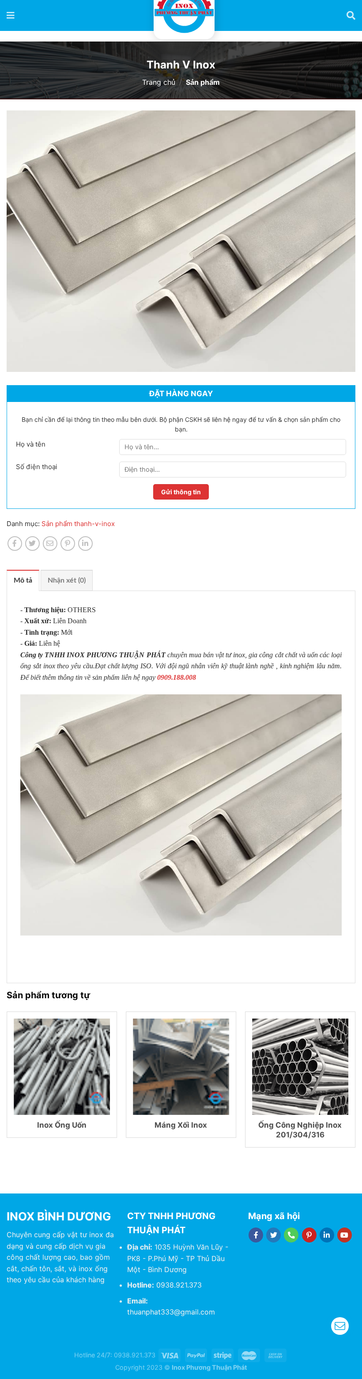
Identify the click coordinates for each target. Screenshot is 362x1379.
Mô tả (23, 580)
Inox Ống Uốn (62, 1125)
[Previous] (7, 1083)
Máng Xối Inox (181, 1125)
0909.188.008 (176, 677)
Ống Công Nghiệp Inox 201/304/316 (300, 1130)
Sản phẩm (57, 523)
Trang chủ (158, 82)
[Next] (355, 1083)
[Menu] (11, 15)
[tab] (23, 580)
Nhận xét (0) (67, 580)
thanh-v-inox (94, 523)
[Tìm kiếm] (351, 15)
